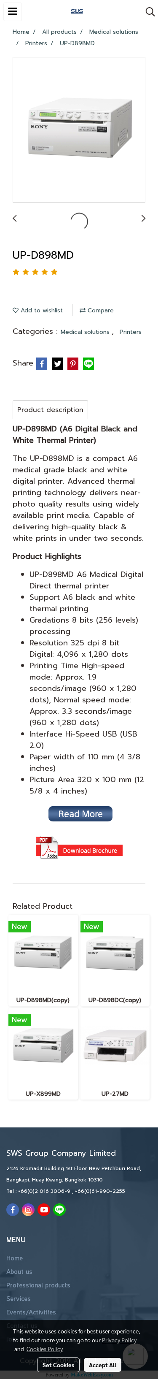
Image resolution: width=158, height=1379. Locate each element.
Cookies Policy (45, 1348)
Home (14, 1258)
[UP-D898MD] (79, 130)
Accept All (102, 1364)
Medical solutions (86, 332)
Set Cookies (58, 1364)
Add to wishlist (41, 310)
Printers (131, 332)
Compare (100, 310)
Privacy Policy (119, 1340)
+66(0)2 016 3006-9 (45, 1191)
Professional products (38, 1285)
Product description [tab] (50, 410)
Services (18, 1299)
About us (19, 1272)
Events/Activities (31, 1312)
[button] (147, 11)
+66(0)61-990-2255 (100, 1191)
